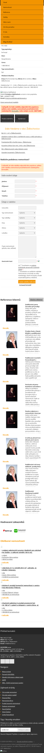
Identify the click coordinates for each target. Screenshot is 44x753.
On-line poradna (8, 27)
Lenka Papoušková (8, 715)
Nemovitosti (7, 7)
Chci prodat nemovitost (9, 692)
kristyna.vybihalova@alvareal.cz (16, 98)
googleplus (7, 661)
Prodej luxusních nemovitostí (11, 703)
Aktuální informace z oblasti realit (12, 677)
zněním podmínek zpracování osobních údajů (28, 267)
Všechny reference (36, 300)
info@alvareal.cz (10, 643)
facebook (2, 661)
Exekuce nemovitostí (8, 706)
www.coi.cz (7, 748)
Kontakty (6, 37)
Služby (5, 17)
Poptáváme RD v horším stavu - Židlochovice (16, 142)
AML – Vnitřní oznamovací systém (12, 683)
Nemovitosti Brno (7, 701)
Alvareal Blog (6, 698)
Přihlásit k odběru (24, 730)
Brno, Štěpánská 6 (11, 642)
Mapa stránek (6, 672)
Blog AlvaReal (7, 42)
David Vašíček (6, 709)
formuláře (15, 111)
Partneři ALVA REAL (8, 674)
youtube (12, 661)
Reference (6, 12)
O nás (5, 32)
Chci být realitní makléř (9, 695)
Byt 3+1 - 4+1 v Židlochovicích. (11, 133)
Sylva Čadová (6, 712)
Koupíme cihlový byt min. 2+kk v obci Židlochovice (18, 146)
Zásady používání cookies (25, 741)
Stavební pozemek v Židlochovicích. (13, 152)
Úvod (5, 2)
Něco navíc (7, 22)
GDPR (4, 680)
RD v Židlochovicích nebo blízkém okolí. (14, 149)
